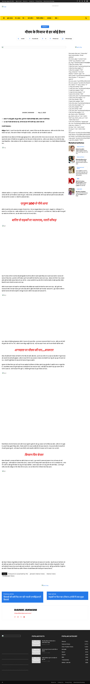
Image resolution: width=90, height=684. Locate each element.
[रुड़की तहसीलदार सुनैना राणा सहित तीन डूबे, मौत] (36, 660)
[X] (82, 1)
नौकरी (78, 178)
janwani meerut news (37, 574)
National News (80, 146)
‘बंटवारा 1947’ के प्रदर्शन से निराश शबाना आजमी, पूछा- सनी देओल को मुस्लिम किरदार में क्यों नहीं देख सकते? (82, 173)
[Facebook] (77, 1)
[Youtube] (87, 1)
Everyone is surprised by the (18, 574)
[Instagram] (80, 1)
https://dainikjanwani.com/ (22, 613)
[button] (86, 18)
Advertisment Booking (79, 682)
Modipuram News (8, 576)
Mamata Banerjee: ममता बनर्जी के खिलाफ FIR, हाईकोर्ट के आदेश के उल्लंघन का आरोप (82, 161)
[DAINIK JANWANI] (8, 613)
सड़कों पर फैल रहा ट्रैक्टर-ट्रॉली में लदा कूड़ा (66, 596)
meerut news (51, 574)
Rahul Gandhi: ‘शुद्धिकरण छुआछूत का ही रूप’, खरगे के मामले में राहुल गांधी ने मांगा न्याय (82, 151)
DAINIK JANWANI (28, 112)
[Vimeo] (85, 1)
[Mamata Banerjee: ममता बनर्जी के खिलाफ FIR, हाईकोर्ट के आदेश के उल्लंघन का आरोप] (72, 159)
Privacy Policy (68, 682)
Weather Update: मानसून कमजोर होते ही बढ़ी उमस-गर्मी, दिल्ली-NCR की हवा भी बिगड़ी (82, 194)
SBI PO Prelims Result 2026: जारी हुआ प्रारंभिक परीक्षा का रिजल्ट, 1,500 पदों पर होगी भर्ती (81, 183)
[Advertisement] (55, 11)
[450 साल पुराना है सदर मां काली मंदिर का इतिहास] (36, 652)
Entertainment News (80, 168)
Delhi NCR (79, 189)
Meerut (45, 26)
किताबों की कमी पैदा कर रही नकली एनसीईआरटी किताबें (22, 598)
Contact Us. (60, 682)
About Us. (53, 682)
